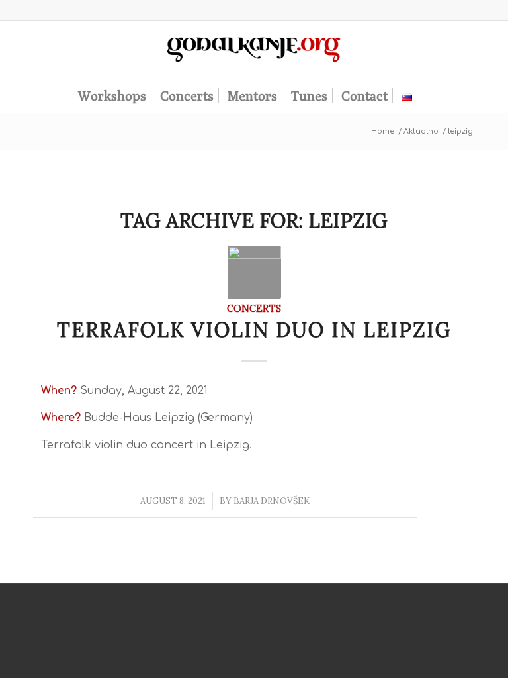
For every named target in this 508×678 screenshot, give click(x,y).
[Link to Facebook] (488, 10)
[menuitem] (112, 96)
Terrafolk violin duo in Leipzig (254, 329)
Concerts (254, 308)
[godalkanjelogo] (254, 50)
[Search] (427, 96)
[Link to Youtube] (468, 10)
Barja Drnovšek (271, 501)
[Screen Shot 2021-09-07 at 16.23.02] (254, 272)
